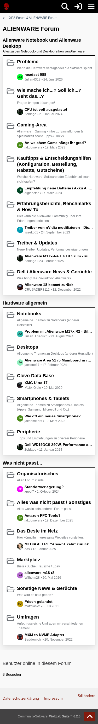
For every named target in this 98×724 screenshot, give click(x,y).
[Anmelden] (78, 6)
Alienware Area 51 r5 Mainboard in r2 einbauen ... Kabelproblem (59, 360)
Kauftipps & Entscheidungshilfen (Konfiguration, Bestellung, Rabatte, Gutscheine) (54, 164)
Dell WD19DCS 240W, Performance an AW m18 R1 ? (59, 445)
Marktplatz (28, 559)
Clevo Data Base (35, 375)
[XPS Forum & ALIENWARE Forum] (6, 6)
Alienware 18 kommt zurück (49, 285)
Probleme (27, 61)
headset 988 (35, 74)
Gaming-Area (32, 124)
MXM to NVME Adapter (44, 635)
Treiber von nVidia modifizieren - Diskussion (59, 227)
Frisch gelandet (39, 601)
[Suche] (65, 6)
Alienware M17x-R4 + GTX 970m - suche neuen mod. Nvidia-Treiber (59, 256)
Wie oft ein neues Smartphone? (53, 416)
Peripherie (28, 431)
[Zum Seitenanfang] (89, 716)
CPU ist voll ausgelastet (46, 109)
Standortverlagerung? (44, 487)
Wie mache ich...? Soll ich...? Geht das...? (49, 93)
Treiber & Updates (37, 243)
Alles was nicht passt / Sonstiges (54, 502)
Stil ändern (86, 696)
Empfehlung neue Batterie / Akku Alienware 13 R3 (59, 188)
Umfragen (28, 617)
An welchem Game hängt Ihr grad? (55, 143)
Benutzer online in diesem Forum (37, 663)
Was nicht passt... (22, 463)
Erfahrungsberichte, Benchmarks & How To (54, 206)
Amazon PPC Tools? (43, 515)
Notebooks (29, 313)
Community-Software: (49, 716)
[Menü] (91, 6)
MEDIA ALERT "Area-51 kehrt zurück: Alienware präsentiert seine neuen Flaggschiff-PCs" (59, 544)
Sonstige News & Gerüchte (47, 588)
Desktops (27, 347)
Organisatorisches (37, 473)
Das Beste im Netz (37, 531)
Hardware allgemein (25, 303)
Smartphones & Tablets (43, 398)
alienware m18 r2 (39, 573)
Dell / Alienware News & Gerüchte (54, 271)
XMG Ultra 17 (36, 383)
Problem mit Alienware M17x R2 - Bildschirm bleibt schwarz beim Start (59, 331)
